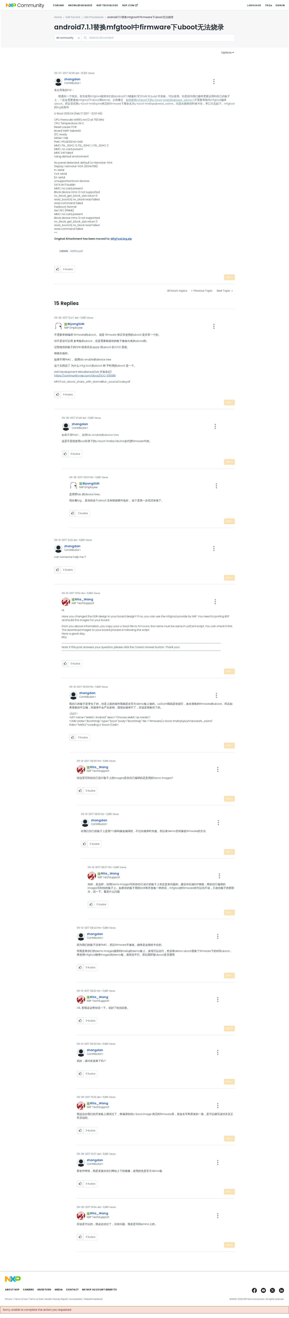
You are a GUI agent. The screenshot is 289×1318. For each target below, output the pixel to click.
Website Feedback (93, 1299)
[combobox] (158, 38)
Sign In (280, 5)
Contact (72, 1289)
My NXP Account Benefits (99, 1289)
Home (58, 17)
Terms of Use (20, 1299)
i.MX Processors (94, 17)
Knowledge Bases (80, 5)
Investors (44, 1289)
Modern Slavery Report (56, 1299)
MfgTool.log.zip (121, 239)
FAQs (268, 5)
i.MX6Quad (76, 251)
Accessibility (75, 1299)
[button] (214, 81)
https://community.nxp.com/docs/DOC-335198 (85, 375)
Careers (28, 1289)
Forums (58, 5)
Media (59, 1289)
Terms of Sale (36, 1299)
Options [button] (226, 53)
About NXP (12, 1289)
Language (254, 5)
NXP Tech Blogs (107, 5)
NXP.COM (128, 5)
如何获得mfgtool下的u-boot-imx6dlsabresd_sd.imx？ (160, 100)
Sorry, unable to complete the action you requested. (37, 1310)
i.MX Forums (73, 17)
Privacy (8, 1299)
